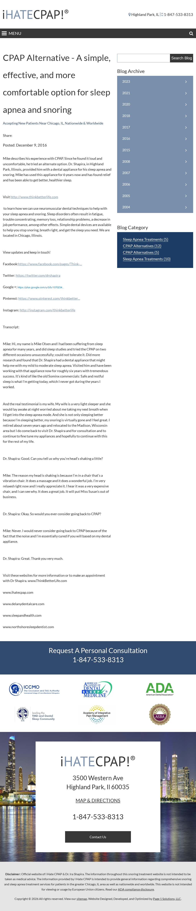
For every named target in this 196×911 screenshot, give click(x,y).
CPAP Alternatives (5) (141, 252)
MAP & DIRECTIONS (98, 800)
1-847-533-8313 (178, 14)
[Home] (40, 14)
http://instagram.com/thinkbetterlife (47, 310)
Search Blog (181, 58)
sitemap (82, 898)
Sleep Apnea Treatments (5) (145, 239)
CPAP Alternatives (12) (142, 245)
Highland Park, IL (145, 14)
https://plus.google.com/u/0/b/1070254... (41, 287)
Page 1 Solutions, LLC (167, 898)
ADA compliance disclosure (136, 889)
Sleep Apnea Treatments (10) (147, 258)
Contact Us (98, 837)
